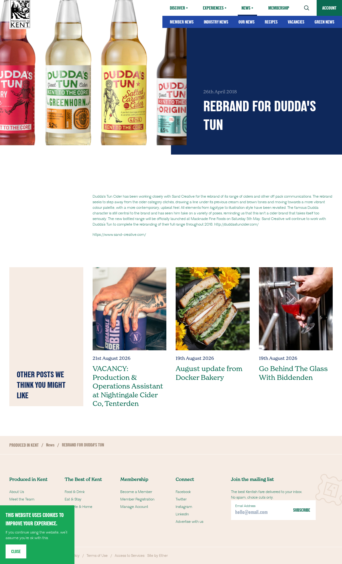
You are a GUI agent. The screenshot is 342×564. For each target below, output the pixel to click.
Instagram (184, 507)
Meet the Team (21, 499)
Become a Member (136, 492)
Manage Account (134, 507)
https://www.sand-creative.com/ (119, 234)
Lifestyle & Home (78, 507)
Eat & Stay (73, 499)
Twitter (181, 499)
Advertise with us (189, 521)
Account (329, 7)
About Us (16, 492)
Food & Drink (75, 492)
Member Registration (137, 499)
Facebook (183, 492)
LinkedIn (182, 514)
